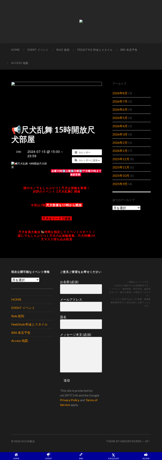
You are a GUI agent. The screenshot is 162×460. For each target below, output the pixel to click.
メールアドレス (71, 299)
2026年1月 (120, 150)
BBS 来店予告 (129, 49)
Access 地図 (19, 63)
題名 (63, 317)
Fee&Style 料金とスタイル (95, 49)
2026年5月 (120, 118)
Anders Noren (130, 441)
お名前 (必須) (69, 282)
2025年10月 (120, 175)
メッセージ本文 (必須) (75, 334)
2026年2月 (120, 142)
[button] (87, 160)
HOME (15, 49)
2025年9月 (120, 184)
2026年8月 (120, 93)
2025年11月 (120, 167)
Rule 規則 (63, 49)
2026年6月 (120, 109)
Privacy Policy (69, 400)
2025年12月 (120, 159)
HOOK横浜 (28, 441)
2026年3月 (120, 134)
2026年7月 (120, 101)
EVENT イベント (38, 49)
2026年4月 (120, 126)
